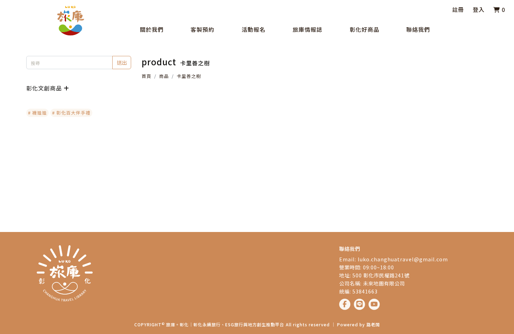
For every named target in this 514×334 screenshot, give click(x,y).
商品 (164, 76)
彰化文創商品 (44, 88)
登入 (479, 9)
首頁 (146, 76)
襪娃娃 (39, 112)
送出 (122, 62)
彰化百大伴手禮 (73, 112)
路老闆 (373, 324)
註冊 (458, 9)
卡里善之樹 (189, 76)
